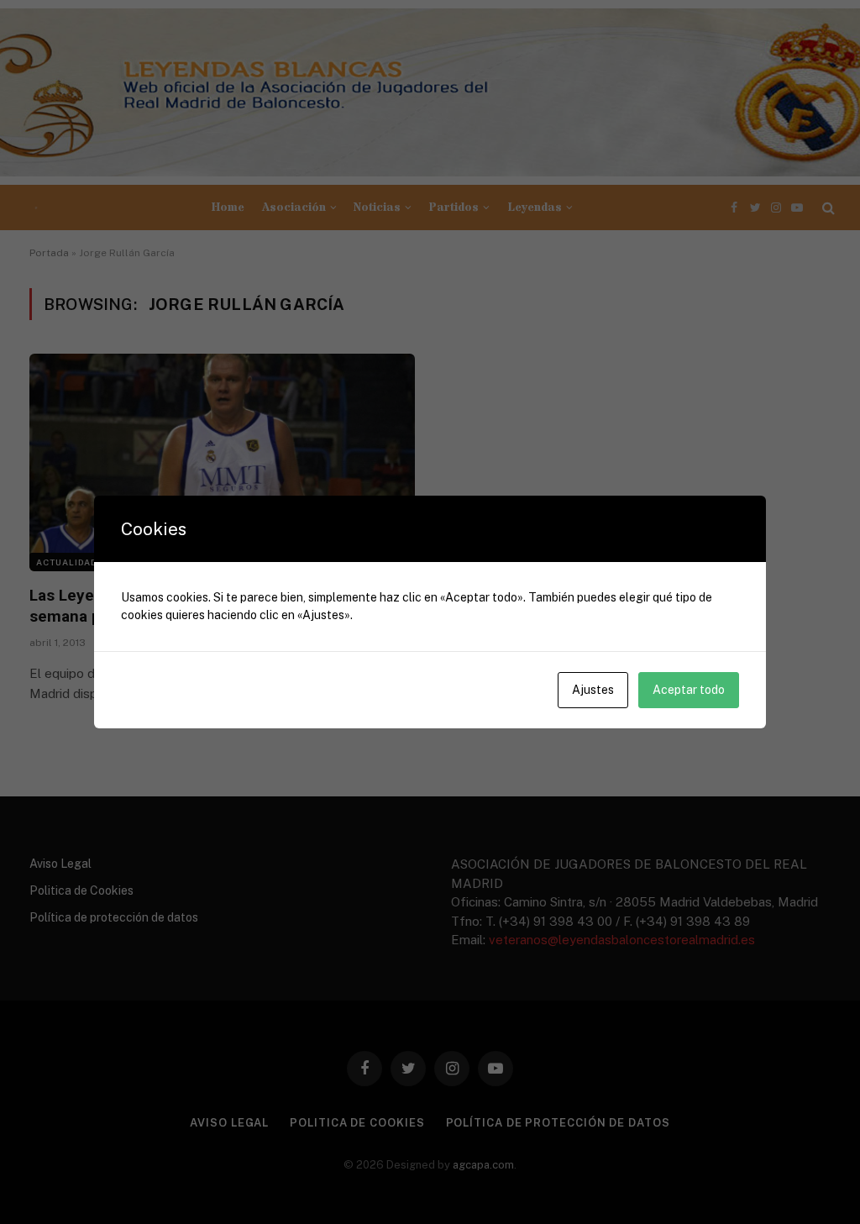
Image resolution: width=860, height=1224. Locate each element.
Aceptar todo (689, 689)
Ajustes (593, 689)
